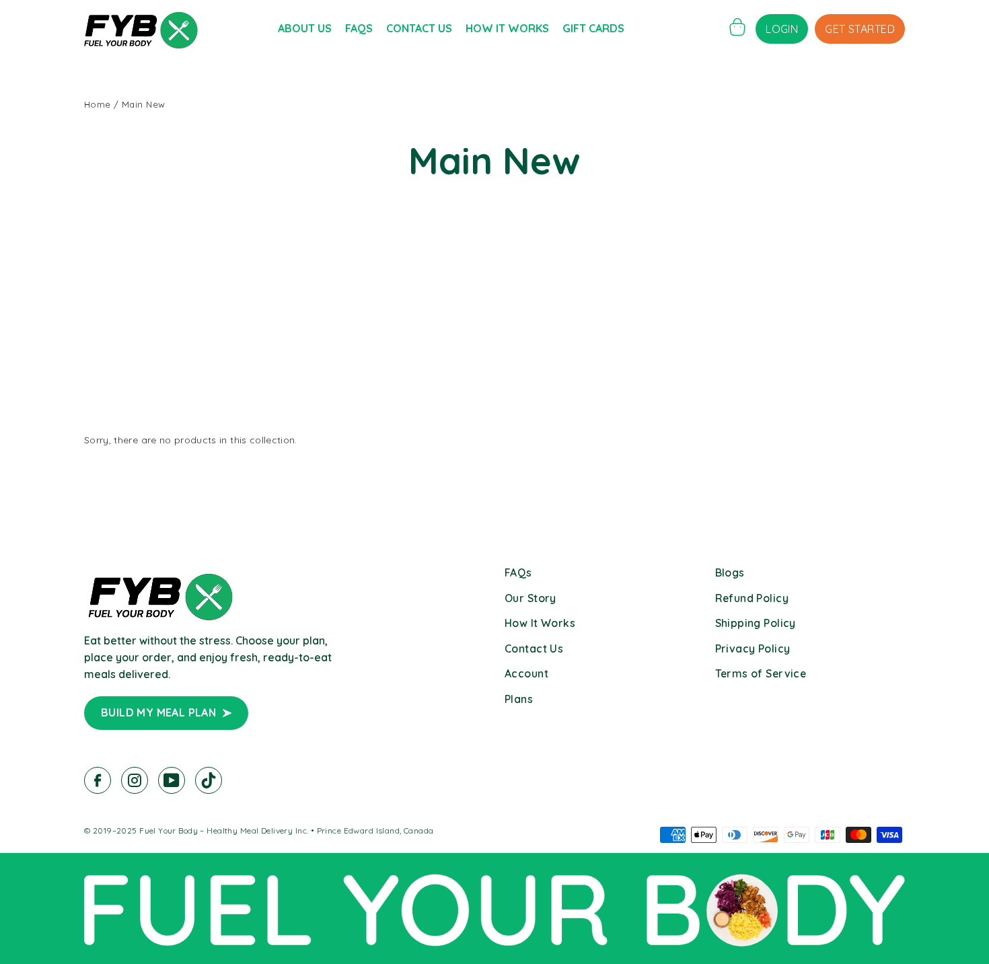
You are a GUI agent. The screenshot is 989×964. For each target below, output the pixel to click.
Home (97, 104)
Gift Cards (593, 28)
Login (782, 29)
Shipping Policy (755, 623)
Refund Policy (752, 598)
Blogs (730, 572)
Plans (519, 699)
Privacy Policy (753, 648)
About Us (305, 28)
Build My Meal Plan (158, 712)
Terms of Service (761, 673)
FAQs (359, 28)
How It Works (507, 28)
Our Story (530, 598)
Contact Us (419, 28)
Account (526, 673)
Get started (860, 29)
